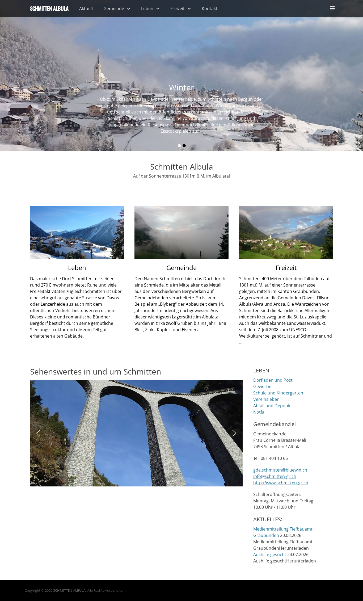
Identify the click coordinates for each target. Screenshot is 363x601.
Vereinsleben (266, 399)
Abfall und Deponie (272, 406)
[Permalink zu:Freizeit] (286, 232)
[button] (38, 433)
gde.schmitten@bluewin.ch (280, 470)
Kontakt (209, 8)
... (201, 131)
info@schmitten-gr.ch (274, 476)
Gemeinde (113, 8)
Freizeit (177, 8)
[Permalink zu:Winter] (181, 75)
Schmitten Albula (49, 8)
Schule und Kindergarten (278, 393)
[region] (136, 433)
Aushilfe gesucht (269, 554)
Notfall (260, 412)
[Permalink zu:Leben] (77, 232)
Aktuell (86, 8)
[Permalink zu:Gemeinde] (181, 232)
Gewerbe (262, 386)
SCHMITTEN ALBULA (69, 590)
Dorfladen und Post (273, 380)
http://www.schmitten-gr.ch (280, 483)
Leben (147, 8)
